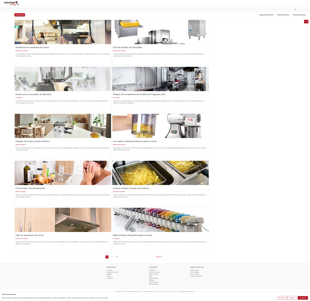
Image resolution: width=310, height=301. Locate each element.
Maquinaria (152, 270)
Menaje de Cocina (153, 274)
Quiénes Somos (194, 270)
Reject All (292, 297)
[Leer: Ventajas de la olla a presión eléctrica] (63, 125)
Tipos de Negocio (153, 284)
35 (117, 256)
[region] (155, 296)
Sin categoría (18, 97)
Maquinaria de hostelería (266, 15)
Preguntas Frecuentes (112, 272)
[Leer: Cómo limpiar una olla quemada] (63, 172)
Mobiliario (151, 280)
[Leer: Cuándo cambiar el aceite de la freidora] (160, 172)
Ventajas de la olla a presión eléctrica (32, 141)
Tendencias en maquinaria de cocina (32, 47)
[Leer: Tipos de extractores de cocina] (63, 219)
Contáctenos (110, 278)
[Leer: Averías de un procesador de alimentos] (63, 79)
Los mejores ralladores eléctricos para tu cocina (135, 141)
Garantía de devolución (196, 276)
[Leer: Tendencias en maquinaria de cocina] (63, 32)
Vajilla (150, 276)
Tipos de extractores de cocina (29, 235)
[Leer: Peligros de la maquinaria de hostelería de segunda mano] (160, 79)
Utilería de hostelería (283, 15)
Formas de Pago (194, 274)
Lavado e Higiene (153, 278)
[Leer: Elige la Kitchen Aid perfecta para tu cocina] (160, 219)
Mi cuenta (109, 270)
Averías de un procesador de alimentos (33, 94)
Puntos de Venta (153, 282)
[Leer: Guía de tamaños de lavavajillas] (160, 32)
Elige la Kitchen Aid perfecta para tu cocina (132, 235)
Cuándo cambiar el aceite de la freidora (131, 188)
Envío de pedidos (194, 272)
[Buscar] (306, 21)
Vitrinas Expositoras (154, 272)
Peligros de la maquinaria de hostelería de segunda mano (139, 94)
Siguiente (159, 256)
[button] (295, 10)
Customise (281, 297)
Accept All (303, 297)
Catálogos (109, 274)
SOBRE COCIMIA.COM (196, 267)
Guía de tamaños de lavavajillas (127, 47)
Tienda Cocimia (19, 15)
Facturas (109, 276)
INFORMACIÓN (111, 267)
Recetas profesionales (299, 15)
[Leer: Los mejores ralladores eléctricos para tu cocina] (160, 125)
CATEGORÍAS (153, 267)
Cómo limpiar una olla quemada (30, 188)
